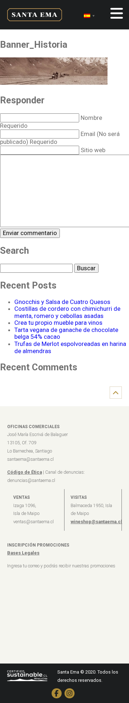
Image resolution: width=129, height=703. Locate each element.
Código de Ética (24, 472)
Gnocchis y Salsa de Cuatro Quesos (62, 301)
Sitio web (93, 150)
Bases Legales (23, 553)
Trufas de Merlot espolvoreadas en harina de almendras (70, 347)
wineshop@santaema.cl (96, 521)
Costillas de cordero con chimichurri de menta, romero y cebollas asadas (67, 312)
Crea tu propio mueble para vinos (58, 322)
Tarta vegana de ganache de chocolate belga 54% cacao (66, 333)
